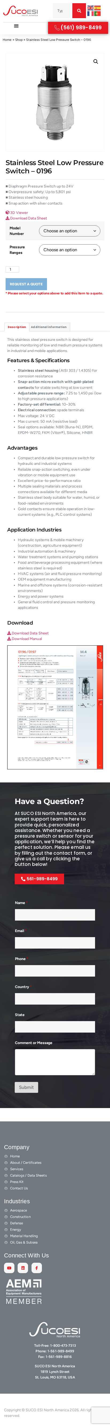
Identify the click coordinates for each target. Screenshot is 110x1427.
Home (7, 40)
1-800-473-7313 (63, 1346)
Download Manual (26, 639)
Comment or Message (33, 1043)
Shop (19, 40)
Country (23, 987)
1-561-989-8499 (61, 1351)
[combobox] (61, 10)
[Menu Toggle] (16, 25)
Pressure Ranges (17, 250)
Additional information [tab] (48, 327)
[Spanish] (97, 8)
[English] (90, 8)
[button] (96, 61)
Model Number (17, 231)
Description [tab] (17, 327)
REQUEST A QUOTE (26, 284)
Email (21, 931)
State (20, 1015)
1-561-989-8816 (59, 1357)
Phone (21, 959)
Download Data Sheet (28, 218)
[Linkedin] (23, 1268)
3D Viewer (18, 212)
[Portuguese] (97, 13)
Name (21, 903)
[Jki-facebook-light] (37, 1268)
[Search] (79, 10)
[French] (90, 13)
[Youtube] (9, 1268)
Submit (26, 1087)
